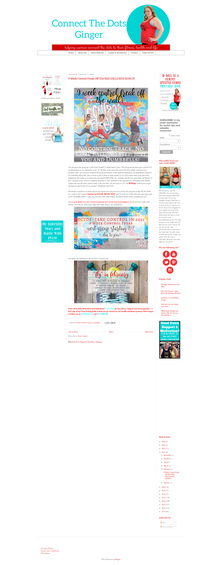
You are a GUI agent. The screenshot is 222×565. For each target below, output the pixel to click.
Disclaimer (45, 553)
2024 (164, 441)
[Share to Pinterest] (114, 323)
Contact (134, 53)
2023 (164, 445)
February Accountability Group (170, 298)
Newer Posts (73, 332)
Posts (164, 522)
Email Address (169, 144)
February (167, 469)
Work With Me (97, 53)
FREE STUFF (148, 53)
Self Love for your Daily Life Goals (169, 305)
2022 (164, 448)
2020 (164, 487)
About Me (82, 53)
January (167, 482)
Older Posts (149, 332)
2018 (164, 494)
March (166, 465)
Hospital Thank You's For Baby (170, 285)
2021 (164, 452)
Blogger (117, 559)
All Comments (167, 526)
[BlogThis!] (108, 323)
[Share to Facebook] (112, 323)
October (167, 458)
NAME (169, 138)
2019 (164, 490)
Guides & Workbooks (117, 53)
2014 (164, 508)
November (168, 455)
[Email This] (106, 323)
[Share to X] (110, 323)
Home (71, 53)
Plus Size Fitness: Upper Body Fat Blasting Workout (171, 292)
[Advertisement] (83, 64)
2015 (164, 504)
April (166, 462)
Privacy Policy (47, 548)
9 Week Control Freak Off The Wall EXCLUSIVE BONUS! (101, 78)
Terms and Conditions (50, 551)
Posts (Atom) (82, 336)
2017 (164, 497)
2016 (164, 501)
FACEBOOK (102, 314)
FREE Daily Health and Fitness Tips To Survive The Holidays (169, 313)
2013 (164, 511)
